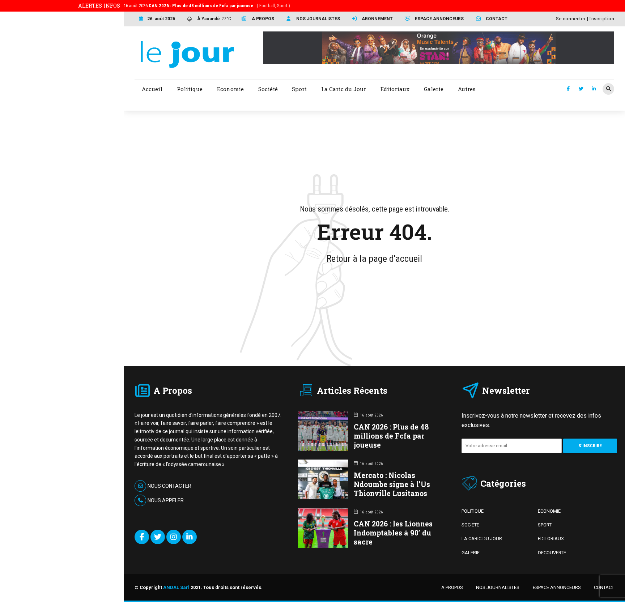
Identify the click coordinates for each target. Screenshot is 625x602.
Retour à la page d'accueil (374, 258)
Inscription (601, 18)
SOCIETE (470, 525)
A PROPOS (452, 587)
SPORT (545, 525)
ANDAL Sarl (176, 587)
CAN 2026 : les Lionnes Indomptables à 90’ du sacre (393, 532)
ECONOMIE (549, 511)
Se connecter (571, 18)
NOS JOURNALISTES (497, 587)
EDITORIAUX (551, 538)
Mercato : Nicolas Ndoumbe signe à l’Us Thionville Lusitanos (392, 484)
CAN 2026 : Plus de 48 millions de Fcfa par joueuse (391, 435)
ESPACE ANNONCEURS (557, 587)
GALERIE (471, 552)
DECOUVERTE (552, 552)
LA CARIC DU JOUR (482, 538)
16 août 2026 (207, 5)
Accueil (152, 89)
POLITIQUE (473, 511)
